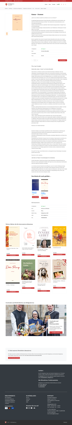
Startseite (6, 8)
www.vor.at (45, 384)
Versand (27, 400)
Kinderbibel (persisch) (57, 247)
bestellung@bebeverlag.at (54, 413)
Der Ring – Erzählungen (10, 284)
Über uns (27, 397)
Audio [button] (50, 4)
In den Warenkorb (62, 60)
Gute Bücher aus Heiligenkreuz (17, 8)
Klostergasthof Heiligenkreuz (10, 400)
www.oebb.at (42, 386)
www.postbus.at (43, 385)
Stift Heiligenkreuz (8, 397)
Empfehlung (10, 8)
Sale (57, 4)
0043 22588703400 (52, 409)
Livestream (7, 403)
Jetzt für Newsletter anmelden (14, 357)
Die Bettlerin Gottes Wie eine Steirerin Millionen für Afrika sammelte (27, 282)
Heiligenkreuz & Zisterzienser (27, 8)
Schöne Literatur (37, 8)
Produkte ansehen (56, 332)
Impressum (28, 399)
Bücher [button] (46, 4)
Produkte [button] (53, 4)
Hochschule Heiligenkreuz (9, 399)
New (33, 8)
